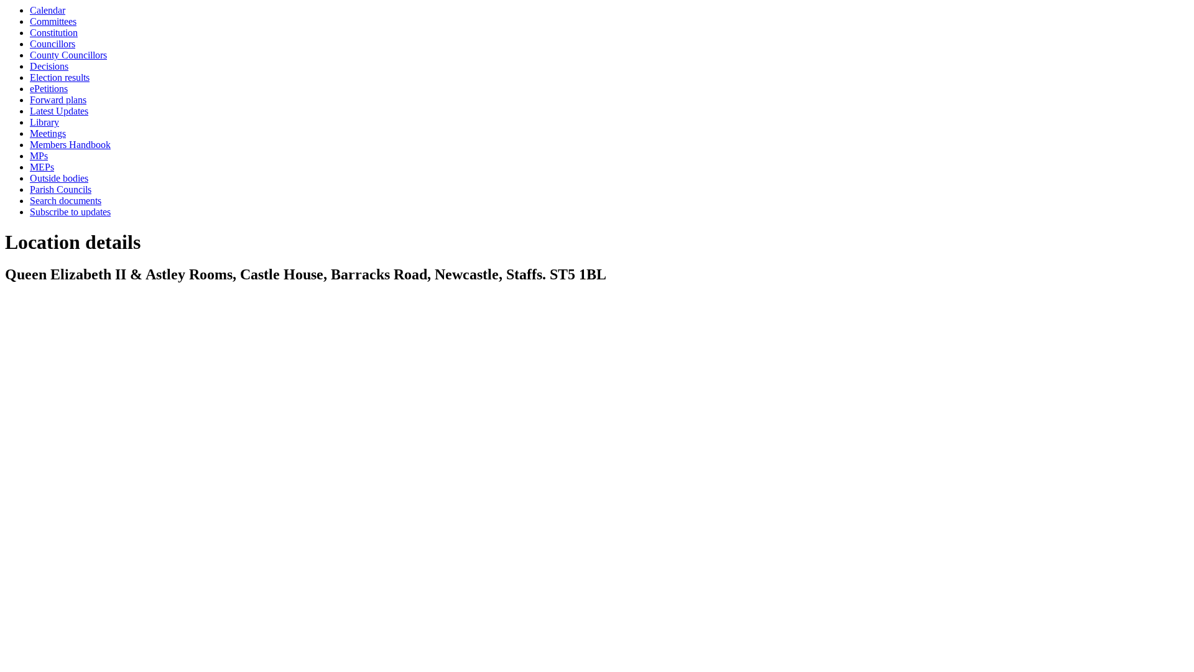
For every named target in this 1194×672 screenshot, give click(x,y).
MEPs (42, 167)
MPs (39, 156)
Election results (60, 77)
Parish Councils (60, 189)
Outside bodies (59, 178)
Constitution (54, 32)
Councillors (52, 44)
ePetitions (49, 88)
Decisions (49, 66)
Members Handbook (70, 144)
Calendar (47, 10)
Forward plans (58, 100)
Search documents (65, 200)
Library (44, 122)
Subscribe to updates (70, 212)
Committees (53, 21)
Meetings (48, 133)
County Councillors (68, 55)
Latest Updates (59, 111)
